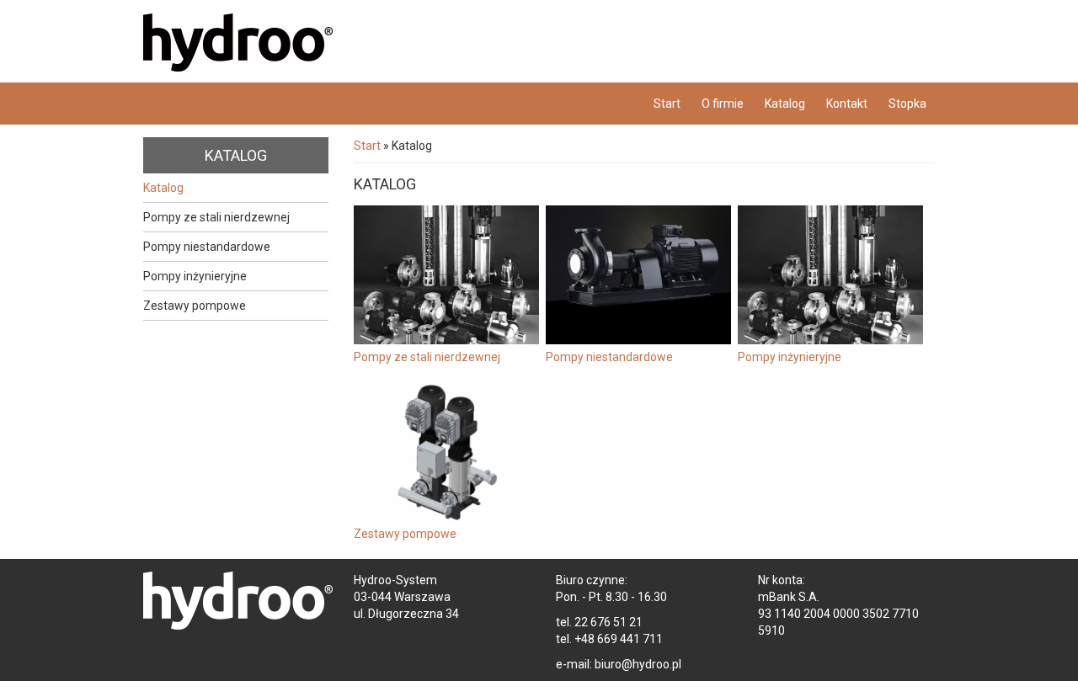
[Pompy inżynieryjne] (830, 274)
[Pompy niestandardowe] (638, 274)
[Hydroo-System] (303, 47)
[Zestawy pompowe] (446, 451)
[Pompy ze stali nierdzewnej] (446, 274)
